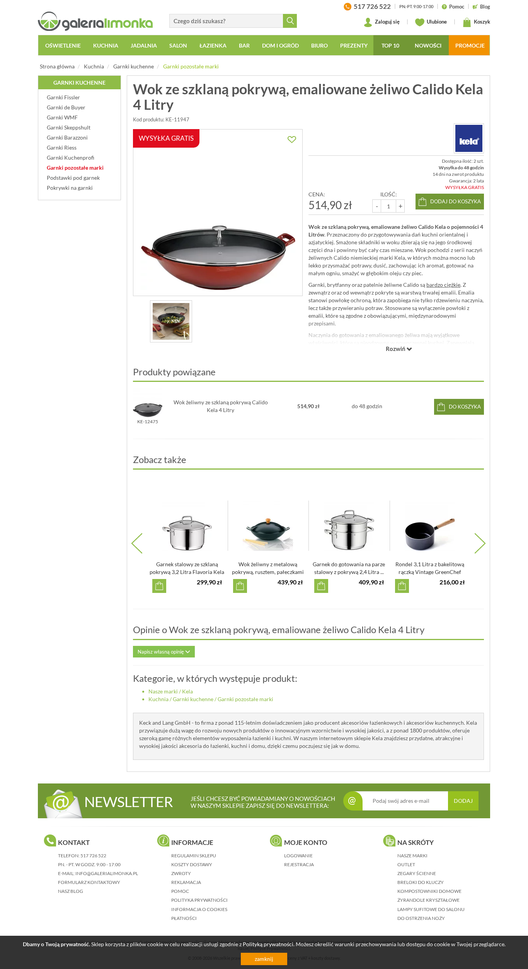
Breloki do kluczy (420, 882)
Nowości (428, 45)
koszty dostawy (191, 864)
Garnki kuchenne (133, 66)
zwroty (181, 873)
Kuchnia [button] (105, 45)
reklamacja (186, 882)
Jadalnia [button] (144, 45)
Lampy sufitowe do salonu (431, 909)
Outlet (406, 864)
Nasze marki (163, 691)
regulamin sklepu (193, 855)
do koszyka (465, 407)
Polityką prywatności (268, 944)
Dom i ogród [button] (280, 45)
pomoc (180, 891)
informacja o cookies (199, 909)
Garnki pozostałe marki (191, 66)
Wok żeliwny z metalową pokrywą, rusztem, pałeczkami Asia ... (268, 572)
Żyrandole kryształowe (428, 900)
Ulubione (436, 22)
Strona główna (57, 66)
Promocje (470, 45)
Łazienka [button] (213, 45)
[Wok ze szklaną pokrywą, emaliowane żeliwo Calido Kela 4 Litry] (171, 321)
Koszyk (481, 22)
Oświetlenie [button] (63, 45)
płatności (184, 918)
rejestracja (299, 864)
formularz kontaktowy (89, 882)
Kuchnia (94, 66)
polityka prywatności (199, 900)
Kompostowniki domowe (429, 891)
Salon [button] (178, 45)
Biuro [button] (319, 45)
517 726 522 (93, 855)
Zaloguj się (387, 22)
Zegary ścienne (416, 873)
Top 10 (390, 45)
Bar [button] (244, 45)
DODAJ (463, 800)
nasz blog (70, 891)
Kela (187, 691)
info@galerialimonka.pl (106, 873)
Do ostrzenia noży (421, 918)
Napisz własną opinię (161, 652)
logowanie (298, 855)
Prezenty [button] (354, 45)
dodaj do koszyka (455, 201)
